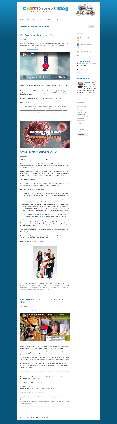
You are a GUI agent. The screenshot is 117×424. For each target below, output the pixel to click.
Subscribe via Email (85, 41)
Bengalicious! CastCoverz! (57, 398)
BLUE (47, 85)
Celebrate (58, 108)
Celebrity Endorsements (54, 396)
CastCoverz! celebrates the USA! (36, 35)
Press (40, 19)
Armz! (30, 108)
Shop (28, 19)
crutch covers (41, 399)
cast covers (51, 285)
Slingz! (66, 110)
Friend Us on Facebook (85, 44)
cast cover (46, 108)
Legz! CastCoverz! (48, 110)
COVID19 (67, 285)
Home (21, 19)
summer (22, 112)
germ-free (28, 287)
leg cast (47, 287)
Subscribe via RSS (84, 38)
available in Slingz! (61, 91)
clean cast (62, 285)
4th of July (26, 108)
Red (64, 110)
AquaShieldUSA (37, 195)
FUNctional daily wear (28, 216)
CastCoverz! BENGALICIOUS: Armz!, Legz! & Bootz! (42, 301)
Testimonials (49, 19)
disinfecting (23, 287)
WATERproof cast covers (26, 285)
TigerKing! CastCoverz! (48, 401)
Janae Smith (41, 112)
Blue (33, 108)
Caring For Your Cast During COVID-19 (40, 151)
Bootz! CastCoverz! (39, 108)
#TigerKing (23, 392)
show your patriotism (32, 49)
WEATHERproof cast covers (83, 123)
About (34, 19)
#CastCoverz (37, 392)
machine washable (54, 287)
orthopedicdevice (64, 287)
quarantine (40, 401)
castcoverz (52, 108)
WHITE (42, 85)
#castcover (44, 392)
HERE (41, 241)
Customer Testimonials (82, 116)
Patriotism (59, 110)
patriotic (55, 110)
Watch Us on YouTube (85, 51)
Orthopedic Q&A (81, 120)
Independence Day (39, 110)
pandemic (22, 289)
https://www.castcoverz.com (53, 98)
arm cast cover (43, 398)
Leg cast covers (61, 106)
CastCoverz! (29, 206)
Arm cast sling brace (37, 106)
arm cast (40, 285)
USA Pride (27, 112)
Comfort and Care (52, 106)
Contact (57, 19)
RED (39, 85)
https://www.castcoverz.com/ (32, 378)
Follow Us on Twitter (85, 48)
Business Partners (81, 108)
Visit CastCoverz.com (85, 55)
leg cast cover (62, 399)
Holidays (63, 108)
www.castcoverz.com (31, 289)
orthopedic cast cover (32, 401)
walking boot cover (59, 401)
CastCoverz (45, 106)
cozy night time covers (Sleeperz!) (44, 216)
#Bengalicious (29, 392)
